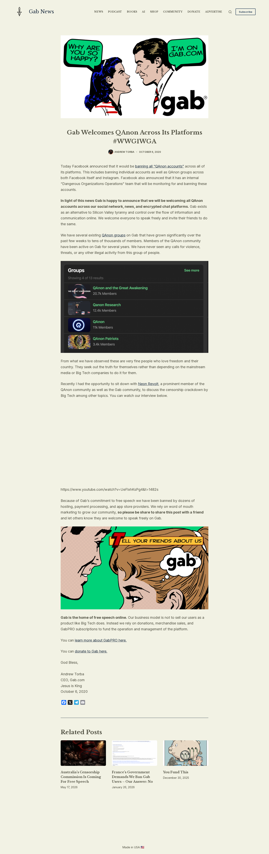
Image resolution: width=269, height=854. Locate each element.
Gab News (41, 12)
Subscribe (245, 11)
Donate (193, 11)
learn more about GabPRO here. (101, 640)
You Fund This (175, 772)
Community (173, 11)
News (98, 11)
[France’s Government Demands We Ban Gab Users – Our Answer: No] (134, 753)
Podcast (115, 11)
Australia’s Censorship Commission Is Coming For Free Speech (81, 777)
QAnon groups (113, 235)
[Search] (230, 11)
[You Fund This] (185, 753)
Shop (154, 11)
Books (132, 11)
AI (143, 11)
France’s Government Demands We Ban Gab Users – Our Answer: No (132, 777)
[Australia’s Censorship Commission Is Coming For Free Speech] (83, 753)
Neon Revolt (148, 384)
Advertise (213, 11)
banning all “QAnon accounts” (159, 166)
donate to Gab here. (91, 651)
